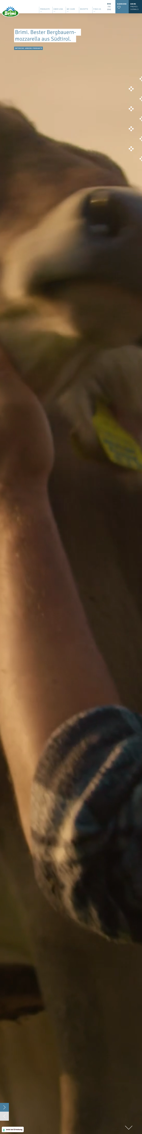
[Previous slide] (4, 1116)
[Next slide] (4, 1107)
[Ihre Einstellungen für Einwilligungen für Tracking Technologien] (4, 1130)
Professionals (134, 6)
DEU (109, 4)
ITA (109, 7)
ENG (109, 9)
